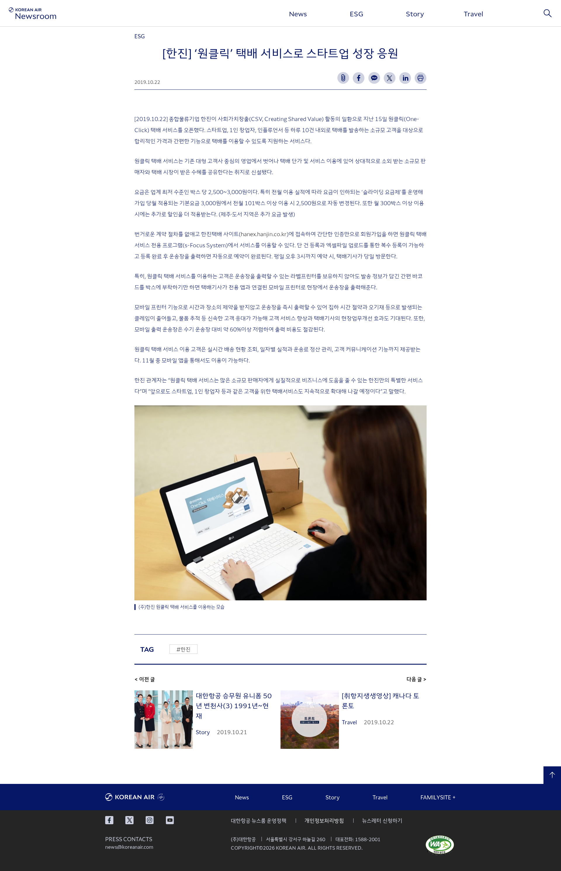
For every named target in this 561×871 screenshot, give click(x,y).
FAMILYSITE (438, 797)
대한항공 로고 (149, 797)
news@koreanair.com (129, 846)
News (298, 13)
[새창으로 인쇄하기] (421, 78)
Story (415, 13)
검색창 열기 (548, 13)
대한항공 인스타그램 (150, 820)
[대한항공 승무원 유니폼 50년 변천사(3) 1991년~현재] (163, 719)
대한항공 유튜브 (170, 820)
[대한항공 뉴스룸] (32, 13)
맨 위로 (552, 775)
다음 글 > (416, 679)
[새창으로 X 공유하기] (390, 78)
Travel (473, 13)
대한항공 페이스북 (109, 820)
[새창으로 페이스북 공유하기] (359, 78)
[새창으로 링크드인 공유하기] (405, 78)
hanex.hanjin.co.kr (264, 234)
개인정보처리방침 (324, 820)
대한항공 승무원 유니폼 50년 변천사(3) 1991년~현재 (234, 705)
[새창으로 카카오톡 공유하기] (374, 78)
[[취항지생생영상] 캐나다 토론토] (309, 719)
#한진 (183, 649)
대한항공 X (129, 820)
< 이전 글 (144, 679)
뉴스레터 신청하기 (382, 820)
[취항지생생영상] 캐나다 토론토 (380, 700)
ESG (356, 13)
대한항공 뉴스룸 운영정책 (258, 820)
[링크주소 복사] (343, 78)
